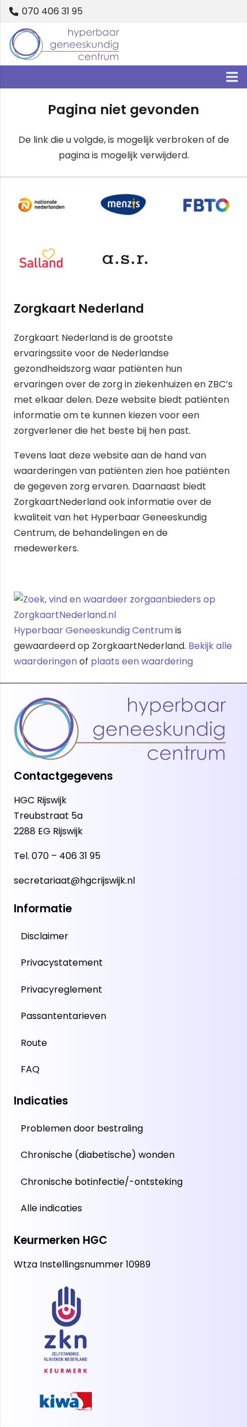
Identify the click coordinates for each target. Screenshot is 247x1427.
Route (34, 1042)
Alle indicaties (51, 1208)
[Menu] (232, 77)
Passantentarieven (63, 1015)
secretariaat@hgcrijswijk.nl (74, 880)
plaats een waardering (142, 661)
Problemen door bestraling (82, 1128)
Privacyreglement (61, 989)
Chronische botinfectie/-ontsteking (102, 1181)
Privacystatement (62, 962)
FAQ (30, 1069)
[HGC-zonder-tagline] (64, 44)
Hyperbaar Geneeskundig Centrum (93, 630)
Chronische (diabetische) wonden (98, 1154)
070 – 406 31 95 (66, 855)
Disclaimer (44, 936)
